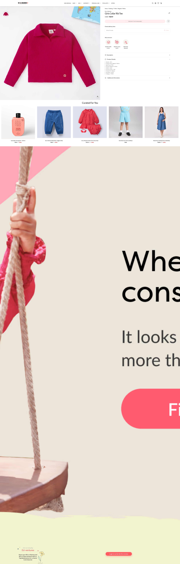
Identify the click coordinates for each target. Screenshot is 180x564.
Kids (79, 3)
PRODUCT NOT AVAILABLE (135, 21)
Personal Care (95, 3)
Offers (113, 3)
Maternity (86, 3)
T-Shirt (115, 8)
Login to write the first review (119, 554)
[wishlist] (158, 3)
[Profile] (155, 3)
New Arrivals (67, 3)
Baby (74, 3)
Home (106, 8)
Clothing (111, 8)
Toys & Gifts (105, 3)
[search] (152, 3)
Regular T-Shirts (122, 8)
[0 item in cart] (161, 3)
